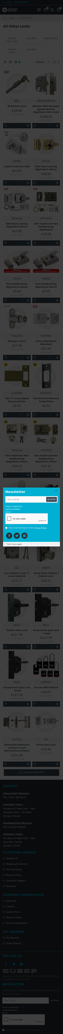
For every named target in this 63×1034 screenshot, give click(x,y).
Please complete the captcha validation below (13, 509)
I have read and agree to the (27, 527)
